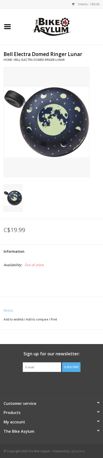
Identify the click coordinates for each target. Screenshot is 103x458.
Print (54, 319)
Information (14, 251)
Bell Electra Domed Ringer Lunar (39, 60)
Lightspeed (77, 451)
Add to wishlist (13, 319)
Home (8, 60)
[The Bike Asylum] (59, 26)
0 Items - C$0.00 (88, 4)
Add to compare (37, 319)
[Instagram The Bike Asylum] (69, 382)
